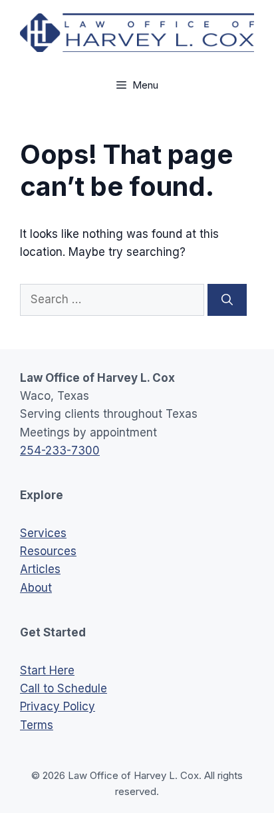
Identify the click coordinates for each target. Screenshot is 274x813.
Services (43, 533)
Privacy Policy (57, 706)
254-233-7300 (60, 450)
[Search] (227, 300)
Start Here (47, 670)
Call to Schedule (63, 688)
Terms (36, 725)
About (36, 587)
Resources (48, 551)
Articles (40, 569)
